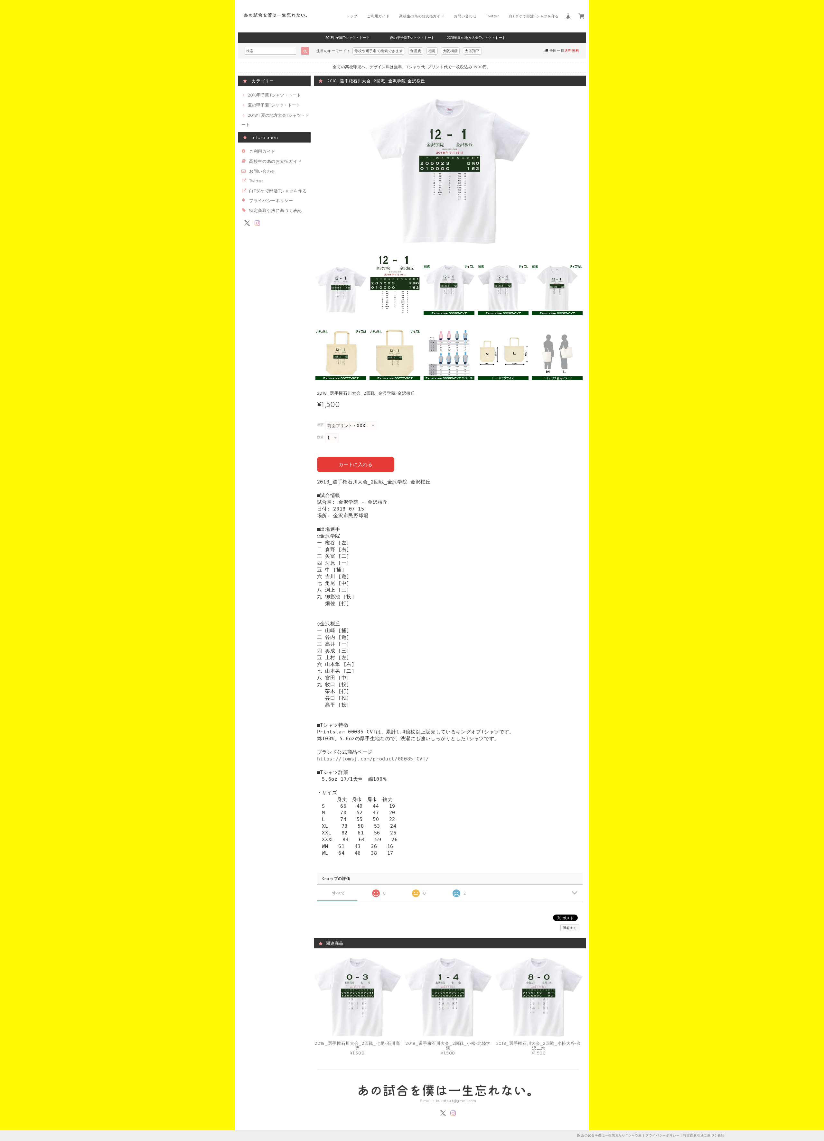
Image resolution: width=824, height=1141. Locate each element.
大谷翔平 (472, 51)
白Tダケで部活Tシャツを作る (534, 16)
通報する (570, 928)
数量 (320, 437)
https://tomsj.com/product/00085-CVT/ (373, 759)
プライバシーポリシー (271, 200)
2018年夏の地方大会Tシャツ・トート (476, 37)
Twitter (492, 16)
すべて (338, 893)
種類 (320, 425)
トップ (352, 16)
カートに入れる (355, 464)
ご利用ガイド (378, 16)
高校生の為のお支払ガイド (421, 16)
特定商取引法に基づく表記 (275, 210)
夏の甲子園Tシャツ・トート (412, 37)
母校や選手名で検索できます (378, 51)
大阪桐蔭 (450, 51)
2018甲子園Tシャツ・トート (347, 37)
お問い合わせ (465, 16)
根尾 (432, 51)
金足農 (415, 51)
